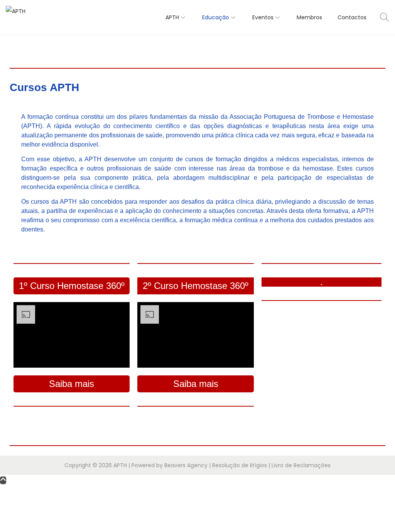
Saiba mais (71, 383)
